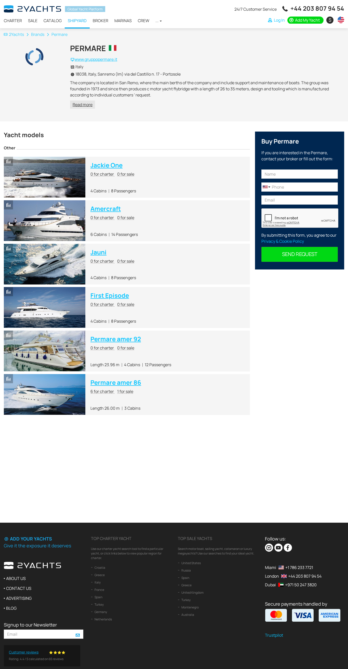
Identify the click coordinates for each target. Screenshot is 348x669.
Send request (299, 254)
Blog (11, 608)
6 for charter (102, 391)
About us (16, 578)
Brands (37, 34)
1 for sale (125, 391)
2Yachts (16, 34)
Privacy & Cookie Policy (282, 241)
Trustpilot (274, 635)
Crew (143, 20)
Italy (97, 582)
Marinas (123, 20)
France (99, 590)
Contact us (18, 588)
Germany (100, 612)
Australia (187, 615)
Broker (100, 20)
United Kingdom (192, 592)
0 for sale (125, 174)
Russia (186, 570)
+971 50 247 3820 (301, 585)
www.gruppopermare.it (96, 59)
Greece (99, 575)
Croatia (99, 567)
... (157, 20)
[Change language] (339, 20)
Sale (32, 20)
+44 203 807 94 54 (317, 8)
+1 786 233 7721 (299, 567)
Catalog (53, 20)
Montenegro (190, 607)
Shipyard (77, 20)
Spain (98, 597)
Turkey (99, 604)
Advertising (19, 598)
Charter (13, 20)
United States (191, 563)
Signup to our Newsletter (30, 625)
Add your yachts (30, 539)
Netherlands (103, 619)
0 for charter (102, 174)
